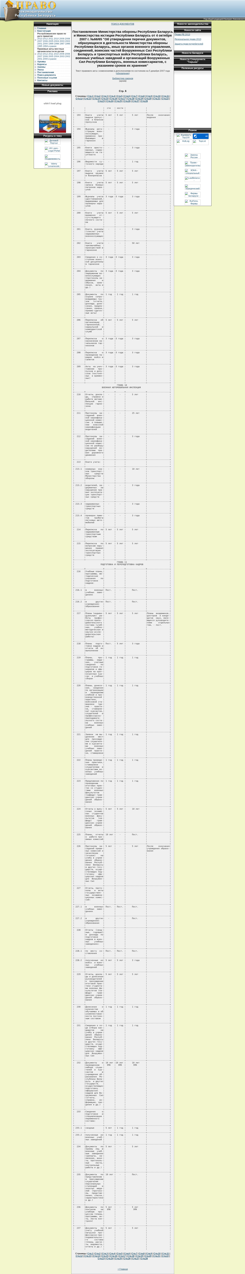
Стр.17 (122, 98)
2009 (61, 38)
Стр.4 (112, 96)
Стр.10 (157, 96)
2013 (39, 38)
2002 (67, 41)
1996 (67, 43)
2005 (50, 41)
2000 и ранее (49, 59)
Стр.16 (113, 98)
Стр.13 (87, 98)
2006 (45, 41)
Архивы (41, 61)
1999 (50, 43)
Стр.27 (135, 101)
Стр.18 (130, 98)
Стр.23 (101, 101)
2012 (45, 38)
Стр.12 (79, 98)
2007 (39, 41)
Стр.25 (118, 101)
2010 (56, 38)
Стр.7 (134, 96)
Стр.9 (149, 96)
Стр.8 (142, 96)
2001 (39, 43)
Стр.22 (165, 98)
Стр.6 (127, 96)
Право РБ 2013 (182, 34)
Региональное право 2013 (188, 39)
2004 (56, 41)
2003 (62, 41)
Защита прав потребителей (189, 44)
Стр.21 (156, 98)
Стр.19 (139, 98)
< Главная (123, 1269)
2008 (67, 38)
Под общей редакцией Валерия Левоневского (224, 19)
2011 (50, 38)
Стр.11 (165, 96)
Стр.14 (96, 98)
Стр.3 (105, 96)
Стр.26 (127, 101)
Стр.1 (90, 96)
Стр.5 (119, 96)
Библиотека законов (122, 78)
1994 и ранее (49, 46)
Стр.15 (105, 98)
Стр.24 (109, 101)
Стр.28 (144, 101)
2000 (45, 43)
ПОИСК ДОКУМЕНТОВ (122, 24)
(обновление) (123, 73)
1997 (62, 43)
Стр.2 (97, 96)
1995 (39, 46)
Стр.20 (148, 98)
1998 (56, 43)
